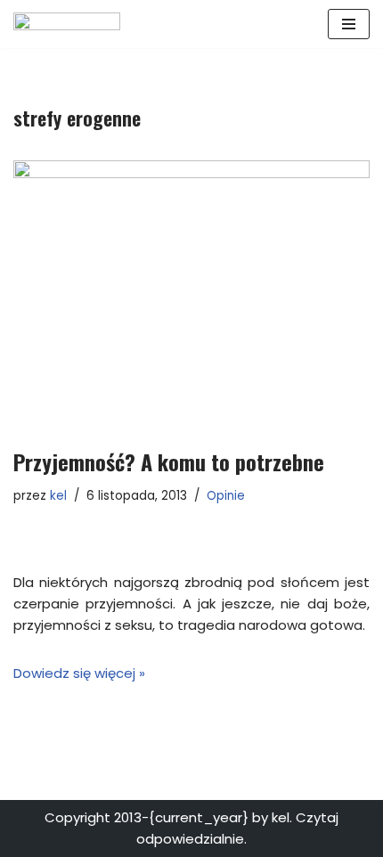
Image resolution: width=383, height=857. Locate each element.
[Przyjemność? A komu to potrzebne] (191, 294)
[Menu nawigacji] (349, 24)
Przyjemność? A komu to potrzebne (168, 461)
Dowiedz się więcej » (79, 673)
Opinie (226, 495)
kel (58, 495)
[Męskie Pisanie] (66, 24)
